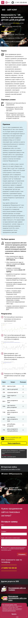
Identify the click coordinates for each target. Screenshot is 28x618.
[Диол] (7, 2)
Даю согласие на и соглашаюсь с (13, 549)
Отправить (22, 554)
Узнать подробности (14, 443)
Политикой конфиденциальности (9, 610)
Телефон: (4, 531)
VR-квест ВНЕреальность (11, 474)
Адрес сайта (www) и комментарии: (10, 537)
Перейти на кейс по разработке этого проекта (15, 42)
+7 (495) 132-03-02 (9, 567)
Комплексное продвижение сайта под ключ (17, 598)
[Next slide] (25, 488)
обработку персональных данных (18, 547)
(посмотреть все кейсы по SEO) (10, 469)
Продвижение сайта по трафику (17, 589)
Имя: (2, 524)
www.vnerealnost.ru (8, 31)
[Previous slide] (2, 488)
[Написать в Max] (13, 2)
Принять (14, 614)
